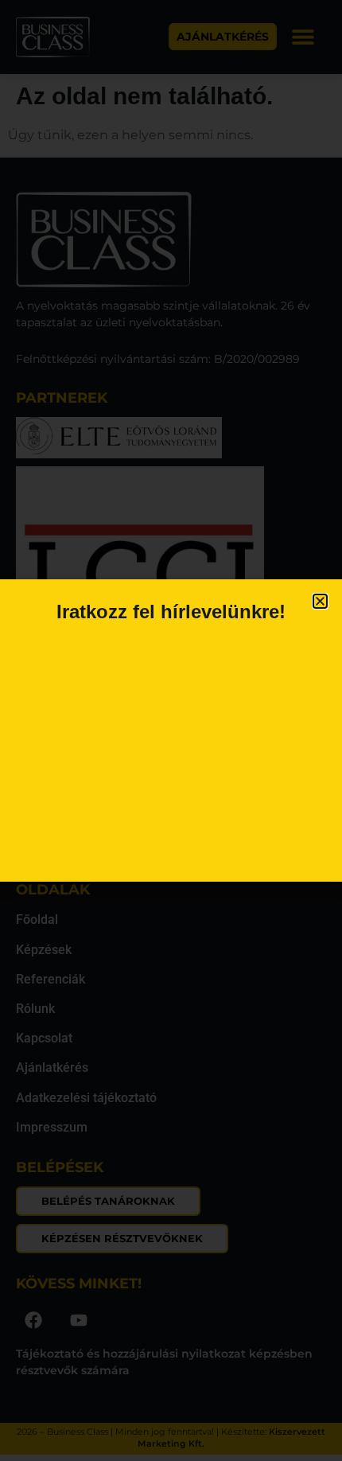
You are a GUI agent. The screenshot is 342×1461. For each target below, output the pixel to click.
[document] (171, 730)
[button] (320, 601)
